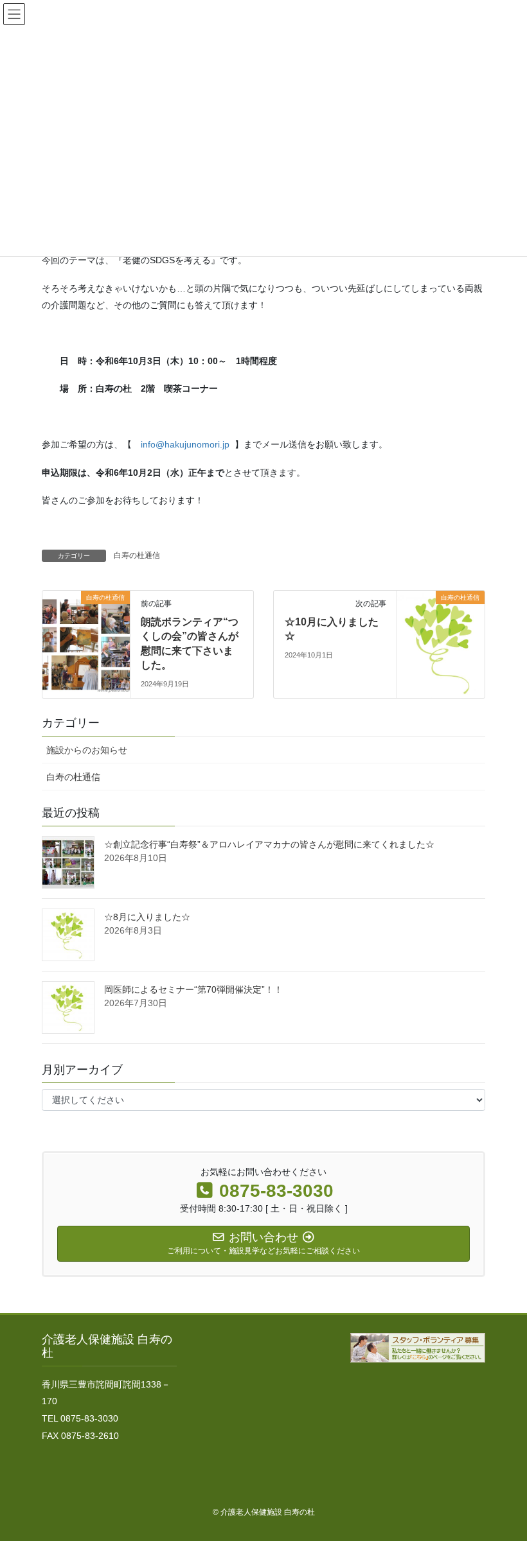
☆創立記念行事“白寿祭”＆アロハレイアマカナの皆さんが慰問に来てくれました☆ (269, 844)
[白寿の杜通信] (86, 637)
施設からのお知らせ (86, 750)
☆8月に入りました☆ (147, 917)
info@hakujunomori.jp (185, 444)
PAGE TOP (503, 1483)
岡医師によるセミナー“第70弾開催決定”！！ (193, 989)
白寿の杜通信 (137, 555)
